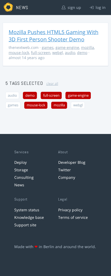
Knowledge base (29, 217)
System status (26, 209)
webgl (57, 52)
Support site (25, 224)
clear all (52, 83)
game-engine (67, 47)
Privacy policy (70, 209)
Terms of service (73, 217)
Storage (21, 169)
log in (100, 7)
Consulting (24, 177)
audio (70, 52)
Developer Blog (71, 162)
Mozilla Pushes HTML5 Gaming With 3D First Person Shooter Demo (53, 35)
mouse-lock (19, 52)
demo (82, 52)
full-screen (40, 52)
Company (66, 177)
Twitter (64, 169)
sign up (74, 7)
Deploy (20, 162)
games (48, 47)
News (19, 184)
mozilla (87, 47)
